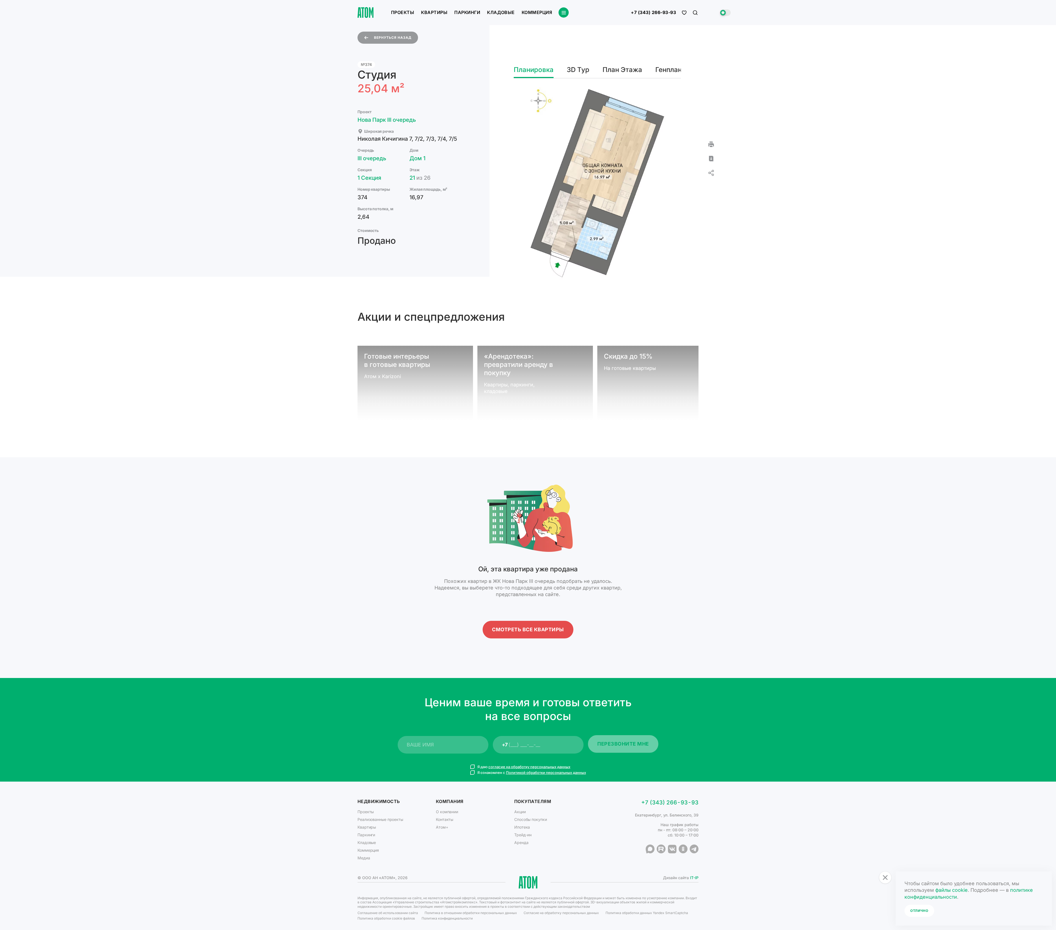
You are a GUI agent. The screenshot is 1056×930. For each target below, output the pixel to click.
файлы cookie (951, 890)
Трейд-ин (523, 834)
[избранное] (684, 12)
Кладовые (501, 12)
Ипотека (522, 827)
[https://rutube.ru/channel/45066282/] (661, 849)
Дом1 (417, 158)
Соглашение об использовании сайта (388, 913)
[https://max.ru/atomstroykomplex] (650, 849)
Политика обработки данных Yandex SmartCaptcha (647, 913)
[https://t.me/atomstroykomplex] (694, 849)
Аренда (521, 842)
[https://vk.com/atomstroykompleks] (672, 849)
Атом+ (442, 827)
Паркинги (467, 12)
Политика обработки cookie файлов (386, 918)
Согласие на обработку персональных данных (561, 913)
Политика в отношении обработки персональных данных (471, 913)
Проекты (402, 12)
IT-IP (694, 877)
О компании (447, 811)
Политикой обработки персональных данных (546, 772)
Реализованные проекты (380, 819)
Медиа (364, 858)
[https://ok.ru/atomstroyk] (683, 849)
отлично (919, 911)
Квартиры (434, 12)
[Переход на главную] (365, 12)
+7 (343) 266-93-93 (653, 12)
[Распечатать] (711, 144)
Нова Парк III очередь (387, 120)
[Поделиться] (711, 173)
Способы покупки (530, 819)
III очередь (372, 158)
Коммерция (537, 12)
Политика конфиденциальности (447, 918)
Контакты (444, 819)
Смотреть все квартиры (528, 629)
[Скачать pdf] (711, 159)
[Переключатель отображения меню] (564, 12)
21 (420, 178)
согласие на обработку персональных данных (529, 767)
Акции (520, 811)
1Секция (369, 178)
